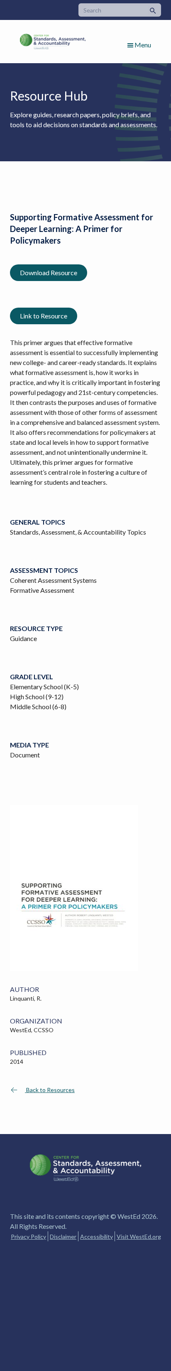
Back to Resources (50, 1089)
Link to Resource (43, 316)
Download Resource (48, 272)
